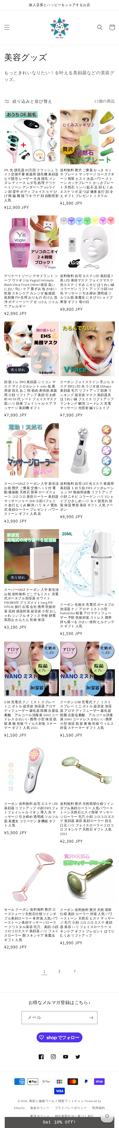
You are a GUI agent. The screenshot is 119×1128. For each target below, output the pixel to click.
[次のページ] (74, 971)
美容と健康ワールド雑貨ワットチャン (56, 1101)
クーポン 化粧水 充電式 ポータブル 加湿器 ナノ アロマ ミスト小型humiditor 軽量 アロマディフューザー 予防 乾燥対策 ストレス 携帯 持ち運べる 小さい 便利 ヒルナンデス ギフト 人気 (87, 615)
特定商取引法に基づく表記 (74, 1116)
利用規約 (98, 1108)
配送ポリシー (40, 1116)
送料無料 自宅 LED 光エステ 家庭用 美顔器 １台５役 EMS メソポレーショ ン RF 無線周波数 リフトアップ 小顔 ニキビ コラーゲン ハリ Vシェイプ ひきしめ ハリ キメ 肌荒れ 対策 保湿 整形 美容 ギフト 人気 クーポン (87, 496)
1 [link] (44, 971)
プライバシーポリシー (71, 1108)
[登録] (91, 1017)
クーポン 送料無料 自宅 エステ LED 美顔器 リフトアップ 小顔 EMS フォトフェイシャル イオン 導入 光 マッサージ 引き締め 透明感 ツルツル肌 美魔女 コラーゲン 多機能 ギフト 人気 (31, 814)
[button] (7, 27)
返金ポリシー (40, 1108)
